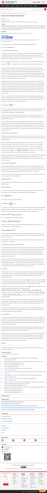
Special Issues (24, 486)
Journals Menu (5, 396)
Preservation (41, 480)
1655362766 (6, 451)
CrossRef (21, 363)
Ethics (23, 476)
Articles (7, 5)
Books (17, 5)
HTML (17, 21)
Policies (41, 473)
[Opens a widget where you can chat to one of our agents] (42, 490)
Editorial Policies (25, 478)
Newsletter (4, 425)
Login (43, 2)
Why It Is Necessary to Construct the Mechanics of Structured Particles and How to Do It (19, 405)
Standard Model (21, 33)
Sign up (23, 491)
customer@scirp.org (8, 447)
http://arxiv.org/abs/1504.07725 (10, 376)
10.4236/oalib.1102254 (8, 21)
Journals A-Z (15, 475)
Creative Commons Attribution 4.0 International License (33, 468)
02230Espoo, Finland (6, 20)
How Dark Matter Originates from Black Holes (10, 403)
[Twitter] (2, 440)
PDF (14, 21)
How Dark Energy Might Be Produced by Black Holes (12, 401)
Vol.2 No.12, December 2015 (19, 13)
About (25, 5)
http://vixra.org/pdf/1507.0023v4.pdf (11, 366)
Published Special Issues (7, 418)
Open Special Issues (6, 416)
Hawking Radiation (13, 33)
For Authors (24, 480)
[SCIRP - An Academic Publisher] (9, 2)
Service (32, 473)
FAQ (3, 432)
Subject (14, 477)
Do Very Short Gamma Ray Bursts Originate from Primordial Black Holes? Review (18, 409)
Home (2, 5)
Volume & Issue (33, 487)
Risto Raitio (4, 18)
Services (30, 5)
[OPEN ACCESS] (36, 2)
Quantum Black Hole (5, 33)
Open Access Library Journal (7, 13)
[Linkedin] (24, 440)
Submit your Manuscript (32, 491)
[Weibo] (35, 440)
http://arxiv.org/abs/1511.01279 (10, 380)
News (21, 5)
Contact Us (4, 430)
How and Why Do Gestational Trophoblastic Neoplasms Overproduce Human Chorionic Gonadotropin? (23, 407)
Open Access (41, 475)
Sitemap (14, 480)
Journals (12, 5)
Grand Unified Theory (28, 33)
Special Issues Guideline (7, 421)
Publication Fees (25, 485)
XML (20, 21)
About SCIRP (23, 474)
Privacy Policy (41, 483)
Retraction (41, 482)
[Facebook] (13, 440)
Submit (35, 5)
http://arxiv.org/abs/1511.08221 (10, 359)
